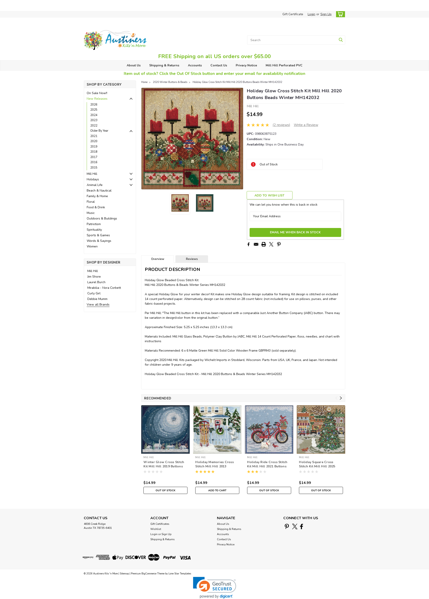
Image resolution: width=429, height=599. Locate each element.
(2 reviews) (281, 124)
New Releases (97, 99)
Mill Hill (92, 174)
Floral (91, 202)
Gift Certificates (159, 524)
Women (92, 246)
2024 (93, 115)
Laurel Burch (96, 282)
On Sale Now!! (97, 93)
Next (239, 138)
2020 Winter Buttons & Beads (170, 82)
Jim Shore (94, 276)
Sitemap (124, 573)
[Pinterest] (279, 244)
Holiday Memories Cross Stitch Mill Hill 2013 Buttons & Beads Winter (214, 464)
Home (144, 82)
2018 (93, 152)
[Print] (263, 244)
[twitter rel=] (295, 526)
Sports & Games (98, 235)
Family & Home (97, 196)
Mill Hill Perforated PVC (284, 65)
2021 (93, 136)
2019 (93, 147)
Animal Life (95, 185)
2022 (93, 126)
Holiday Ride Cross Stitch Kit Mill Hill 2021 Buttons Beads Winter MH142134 (267, 464)
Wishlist (155, 529)
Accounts (195, 65)
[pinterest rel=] (287, 526)
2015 (93, 168)
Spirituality (94, 230)
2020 (93, 141)
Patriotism (94, 224)
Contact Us (218, 65)
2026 (93, 105)
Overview (157, 259)
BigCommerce (148, 573)
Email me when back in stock (295, 232)
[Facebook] (248, 244)
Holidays (93, 179)
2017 (93, 157)
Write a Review (306, 124)
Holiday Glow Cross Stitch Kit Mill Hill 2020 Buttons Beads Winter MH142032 (237, 82)
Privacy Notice (246, 65)
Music (91, 213)
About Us (134, 65)
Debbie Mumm (97, 299)
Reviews (192, 259)
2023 (93, 120)
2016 (93, 162)
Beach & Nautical (99, 190)
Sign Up (326, 14)
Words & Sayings (99, 241)
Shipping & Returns (164, 65)
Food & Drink (96, 207)
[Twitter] (271, 244)
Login (311, 14)
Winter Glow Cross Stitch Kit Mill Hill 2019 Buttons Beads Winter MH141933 (163, 464)
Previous (145, 138)
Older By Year (99, 131)
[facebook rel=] (301, 526)
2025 (93, 110)
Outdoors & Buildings (102, 218)
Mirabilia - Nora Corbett (104, 288)
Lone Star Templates (179, 573)
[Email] (256, 244)
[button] (214, 587)
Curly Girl (94, 293)
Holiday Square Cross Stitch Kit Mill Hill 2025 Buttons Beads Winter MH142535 (317, 464)
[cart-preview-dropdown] (339, 14)
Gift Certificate (292, 14)
